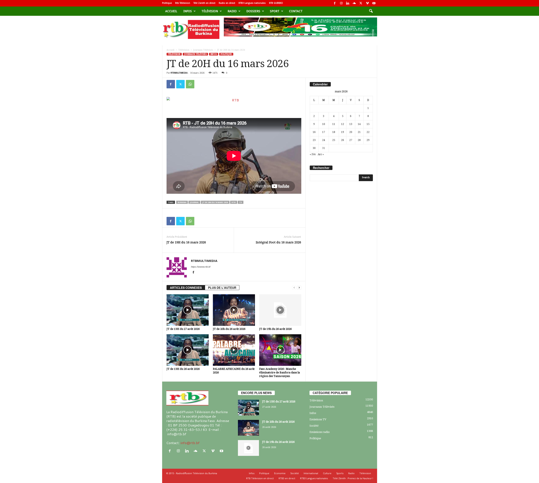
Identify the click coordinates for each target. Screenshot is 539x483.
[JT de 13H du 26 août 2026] (188, 350)
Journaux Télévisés (203, 50)
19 (342, 132)
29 (368, 140)
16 (314, 132)
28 (359, 140)
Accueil (171, 11)
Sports (339, 473)
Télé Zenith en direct (204, 3)
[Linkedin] (347, 3)
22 (368, 132)
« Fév (313, 154)
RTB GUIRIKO (276, 3)
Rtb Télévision (182, 3)
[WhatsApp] (190, 84)
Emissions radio (320, 432)
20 (350, 132)
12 (342, 124)
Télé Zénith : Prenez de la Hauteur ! (353, 478)
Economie (280, 473)
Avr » (321, 154)
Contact (296, 11)
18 (333, 132)
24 (323, 140)
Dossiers (253, 11)
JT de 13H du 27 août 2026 (183, 328)
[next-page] (299, 287)
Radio (232, 11)
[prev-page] (294, 287)
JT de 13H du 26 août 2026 (183, 368)
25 (333, 140)
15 (368, 124)
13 (350, 124)
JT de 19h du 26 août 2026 (275, 328)
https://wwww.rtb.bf (200, 266)
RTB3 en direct (287, 478)
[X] (360, 3)
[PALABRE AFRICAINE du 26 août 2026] (234, 350)
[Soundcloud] (354, 3)
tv (240, 202)
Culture (327, 473)
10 (323, 124)
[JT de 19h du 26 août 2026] (280, 310)
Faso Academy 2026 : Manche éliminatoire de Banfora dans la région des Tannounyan (279, 372)
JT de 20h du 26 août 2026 (229, 328)
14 (359, 124)
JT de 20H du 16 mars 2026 (215, 202)
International (311, 473)
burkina (182, 202)
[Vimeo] (367, 3)
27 (350, 140)
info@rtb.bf (190, 442)
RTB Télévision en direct (260, 478)
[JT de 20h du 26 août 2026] (234, 310)
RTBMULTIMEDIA (179, 72)
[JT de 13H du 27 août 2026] (188, 310)
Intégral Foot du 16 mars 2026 (278, 242)
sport (274, 11)
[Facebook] (334, 3)
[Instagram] (341, 3)
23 (314, 140)
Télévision (209, 11)
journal (194, 202)
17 (323, 132)
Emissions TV (318, 419)
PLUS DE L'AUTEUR (222, 287)
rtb (234, 202)
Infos (187, 11)
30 (314, 148)
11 (333, 124)
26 (342, 140)
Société (314, 425)
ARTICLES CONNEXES (186, 287)
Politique (167, 3)
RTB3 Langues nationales (252, 3)
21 (359, 132)
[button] (370, 11)
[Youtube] (373, 3)
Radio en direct (227, 3)
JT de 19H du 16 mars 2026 (186, 242)
